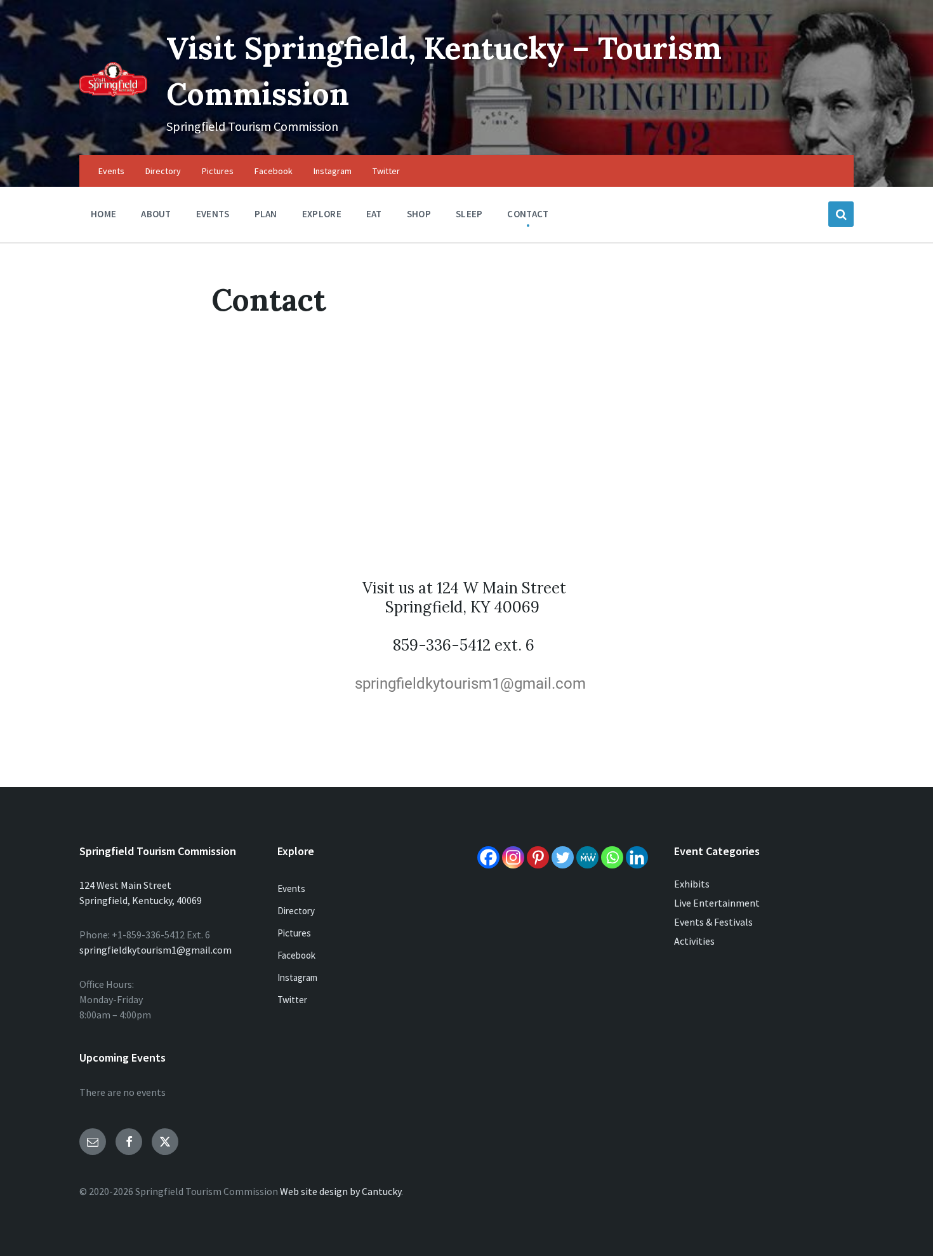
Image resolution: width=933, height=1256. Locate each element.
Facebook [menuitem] (274, 171)
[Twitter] (563, 857)
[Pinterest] (538, 857)
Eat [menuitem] (374, 214)
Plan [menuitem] (266, 214)
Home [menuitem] (103, 214)
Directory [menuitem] (163, 171)
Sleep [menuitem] (469, 214)
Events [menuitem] (111, 171)
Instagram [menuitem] (333, 171)
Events (291, 888)
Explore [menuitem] (321, 214)
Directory (296, 911)
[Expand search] (841, 214)
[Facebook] (488, 857)
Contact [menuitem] (527, 214)
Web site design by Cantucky (340, 1191)
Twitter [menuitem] (386, 171)
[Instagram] (513, 857)
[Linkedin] (637, 857)
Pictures (294, 933)
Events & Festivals (713, 921)
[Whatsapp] (612, 857)
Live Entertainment (717, 902)
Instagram (297, 977)
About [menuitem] (156, 214)
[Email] (92, 1141)
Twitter (292, 1000)
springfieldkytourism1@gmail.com (155, 949)
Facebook (296, 955)
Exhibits (692, 883)
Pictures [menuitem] (218, 171)
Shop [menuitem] (419, 214)
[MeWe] (587, 857)
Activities (694, 941)
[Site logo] (113, 92)
